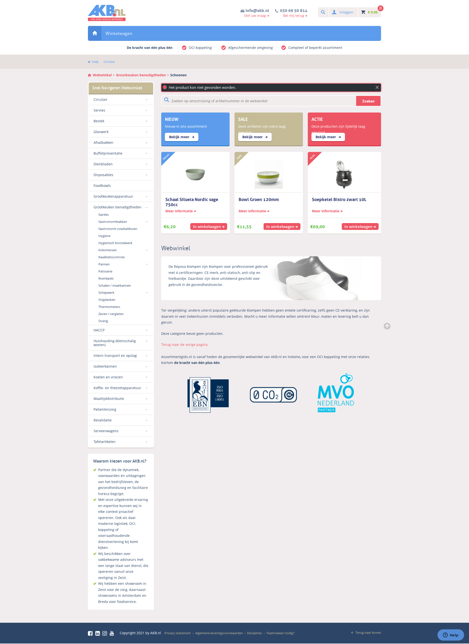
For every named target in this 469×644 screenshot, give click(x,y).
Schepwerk (106, 292)
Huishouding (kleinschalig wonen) (115, 343)
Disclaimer (254, 633)
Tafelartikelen (105, 441)
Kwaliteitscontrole (111, 257)
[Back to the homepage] (107, 13)
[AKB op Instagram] (105, 633)
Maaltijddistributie (109, 398)
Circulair (100, 99)
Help (95, 61)
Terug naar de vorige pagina (184, 344)
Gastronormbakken (112, 221)
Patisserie (105, 271)
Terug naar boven (368, 632)
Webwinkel (94, 33)
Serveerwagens (106, 431)
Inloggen (346, 12)
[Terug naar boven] (388, 326)
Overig (103, 321)
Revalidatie (103, 420)
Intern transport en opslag (115, 355)
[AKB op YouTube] (112, 633)
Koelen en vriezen (108, 377)
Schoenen (178, 75)
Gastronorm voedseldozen (117, 228)
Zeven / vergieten (111, 314)
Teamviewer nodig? (280, 633)
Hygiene (104, 236)
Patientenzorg (105, 409)
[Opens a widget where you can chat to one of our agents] (450, 635)
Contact (109, 61)
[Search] (323, 12)
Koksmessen (107, 250)
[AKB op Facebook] (91, 633)
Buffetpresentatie (108, 153)
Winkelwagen (119, 33)
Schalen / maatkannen (114, 285)
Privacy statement (177, 633)
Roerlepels (106, 278)
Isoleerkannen (105, 366)
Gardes (103, 214)
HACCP (99, 330)
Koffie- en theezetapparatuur (117, 387)
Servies (99, 110)
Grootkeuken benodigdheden (141, 75)
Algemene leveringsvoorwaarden (219, 633)
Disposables (103, 174)
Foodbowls (102, 185)
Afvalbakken (103, 142)
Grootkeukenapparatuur (113, 196)
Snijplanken (106, 299)
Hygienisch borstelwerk (115, 243)
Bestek (99, 121)
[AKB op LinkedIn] (98, 633)
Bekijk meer (179, 137)
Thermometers (109, 307)
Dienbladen (103, 164)
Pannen (104, 264)
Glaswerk (101, 131)
